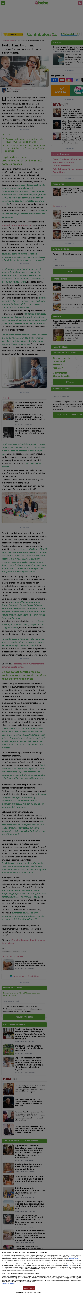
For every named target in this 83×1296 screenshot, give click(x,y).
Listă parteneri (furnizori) (8, 1283)
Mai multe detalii (73, 1258)
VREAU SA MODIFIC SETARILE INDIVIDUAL (28, 1292)
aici (68, 1265)
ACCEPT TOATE (29, 1288)
